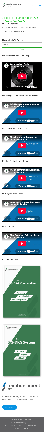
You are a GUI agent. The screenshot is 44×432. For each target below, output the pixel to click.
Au (24, 21)
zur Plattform (10, 407)
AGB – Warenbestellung (17, 423)
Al (8, 21)
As (21, 21)
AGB (31, 423)
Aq (16, 21)
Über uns (21, 426)
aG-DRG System (10, 24)
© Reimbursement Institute (21, 420)
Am (11, 21)
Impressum (32, 426)
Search (22, 49)
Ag (6, 21)
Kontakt (16, 428)
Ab (3, 21)
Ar (19, 21)
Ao (14, 21)
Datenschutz (10, 426)
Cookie (25, 428)
